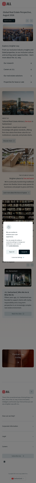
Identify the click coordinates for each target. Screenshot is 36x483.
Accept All (24, 252)
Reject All (11, 252)
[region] (18, 242)
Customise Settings (18, 257)
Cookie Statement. (14, 246)
